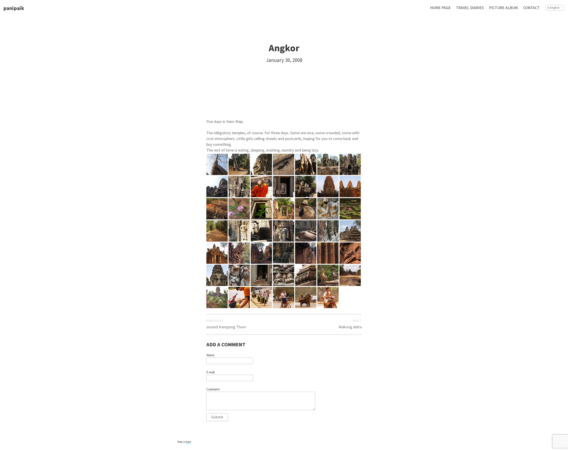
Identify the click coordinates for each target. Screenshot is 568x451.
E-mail (210, 372)
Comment (213, 389)
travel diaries (470, 7)
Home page (440, 7)
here (188, 442)
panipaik (13, 8)
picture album (503, 7)
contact (531, 7)
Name (210, 355)
